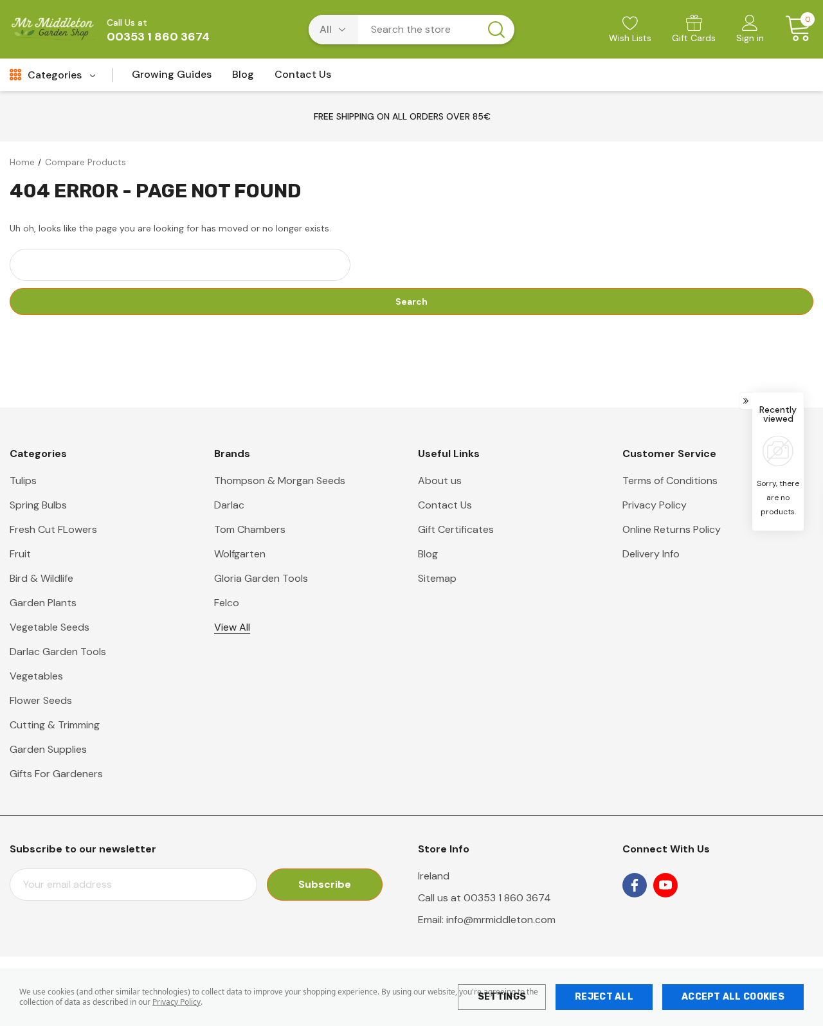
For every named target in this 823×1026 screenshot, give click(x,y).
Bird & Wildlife (41, 578)
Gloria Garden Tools (261, 578)
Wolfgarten (240, 554)
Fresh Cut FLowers (53, 529)
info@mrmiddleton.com (501, 919)
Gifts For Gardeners (56, 773)
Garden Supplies (48, 749)
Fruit (20, 554)
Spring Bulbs (38, 505)
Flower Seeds (41, 700)
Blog (428, 554)
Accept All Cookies (733, 996)
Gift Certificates (456, 529)
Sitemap (437, 578)
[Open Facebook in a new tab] (634, 885)
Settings (502, 996)
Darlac (229, 505)
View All (232, 627)
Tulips (23, 480)
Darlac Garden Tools (58, 651)
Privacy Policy (176, 1001)
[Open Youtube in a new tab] (665, 885)
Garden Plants (43, 602)
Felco (226, 602)
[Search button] (496, 29)
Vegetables (36, 676)
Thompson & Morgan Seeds (279, 480)
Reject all (604, 996)
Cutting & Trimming (55, 725)
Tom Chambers (249, 529)
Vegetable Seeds (49, 627)
